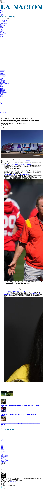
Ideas (1, 85)
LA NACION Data (2, 25)
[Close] (1, 425)
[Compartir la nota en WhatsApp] (2, 161)
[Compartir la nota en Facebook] (1, 164)
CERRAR (1, 0)
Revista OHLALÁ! (2, 88)
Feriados (1, 67)
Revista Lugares (2, 90)
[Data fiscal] (1, 487)
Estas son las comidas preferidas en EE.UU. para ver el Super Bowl (14, 291)
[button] (21, 64)
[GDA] (3, 484)
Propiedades (2, 32)
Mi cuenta (2, 15)
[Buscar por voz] (42, 18)
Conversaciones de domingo (4, 83)
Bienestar (1, 46)
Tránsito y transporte (3, 23)
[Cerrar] (14, 17)
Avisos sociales (2, 81)
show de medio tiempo (28, 171)
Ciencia (1, 47)
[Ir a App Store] (3, 477)
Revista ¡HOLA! (2, 89)
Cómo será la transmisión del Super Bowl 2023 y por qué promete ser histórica (16, 174)
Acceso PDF (2, 78)
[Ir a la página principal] (21, 9)
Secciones (2, 11)
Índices (1, 35)
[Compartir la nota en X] (2, 164)
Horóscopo (2, 66)
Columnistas (2, 52)
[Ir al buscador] (1, 4)
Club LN (2, 14)
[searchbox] (21, 18)
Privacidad (15, 481)
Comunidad (2, 45)
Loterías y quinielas (3, 68)
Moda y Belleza (2, 70)
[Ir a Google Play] (3, 475)
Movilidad (1, 34)
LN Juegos (1, 63)
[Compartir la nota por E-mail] (3, 164)
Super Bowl (6, 386)
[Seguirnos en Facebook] (1, 464)
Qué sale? (1, 73)
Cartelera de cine (2, 74)
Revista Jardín (2, 93)
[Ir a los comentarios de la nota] (2, 160)
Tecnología (1, 65)
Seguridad (1, 42)
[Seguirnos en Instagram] (1, 469)
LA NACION (3, 116)
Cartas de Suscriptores (3, 53)
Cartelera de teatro (3, 75)
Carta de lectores (2, 82)
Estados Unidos (2, 38)
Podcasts (1, 69)
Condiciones (11, 481)
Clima (1, 24)
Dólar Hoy (1, 30)
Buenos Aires (2, 41)
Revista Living (2, 91)
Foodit (2, 12)
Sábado (1, 84)
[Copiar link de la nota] (1, 162)
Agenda (6, 387)
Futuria (1, 29)
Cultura (1, 44)
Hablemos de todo (3, 48)
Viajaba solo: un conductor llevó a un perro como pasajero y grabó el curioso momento (18, 164)
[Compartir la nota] (1, 161)
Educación (1, 43)
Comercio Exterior (3, 33)
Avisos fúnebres (2, 80)
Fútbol (1, 56)
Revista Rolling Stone (3, 92)
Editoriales (1, 51)
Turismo (1, 64)
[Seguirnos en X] (1, 467)
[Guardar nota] (1, 160)
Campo (1, 31)
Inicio (2, 10)
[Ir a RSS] (1, 472)
